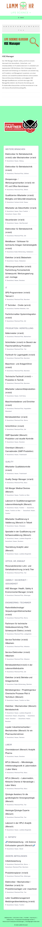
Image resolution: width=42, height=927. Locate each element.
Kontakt (26, 917)
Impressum (33, 917)
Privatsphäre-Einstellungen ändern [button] (24, 919)
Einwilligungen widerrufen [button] (32, 921)
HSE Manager (8, 56)
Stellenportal (8, 917)
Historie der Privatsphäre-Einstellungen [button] (13, 921)
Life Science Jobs (18, 917)
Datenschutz (10, 919)
